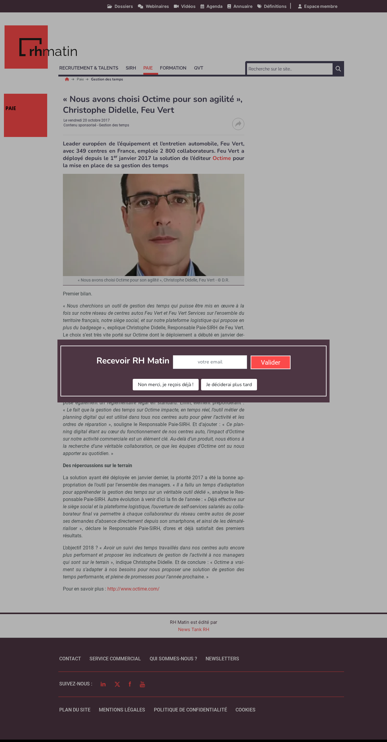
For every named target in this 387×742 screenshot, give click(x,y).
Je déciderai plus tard (229, 384)
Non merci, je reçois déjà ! (166, 384)
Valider (270, 362)
